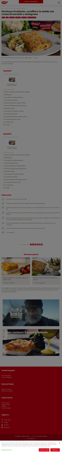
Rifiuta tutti (55, 449)
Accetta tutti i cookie (44, 449)
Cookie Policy (4, 444)
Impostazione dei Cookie (6, 449)
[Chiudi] (59, 443)
